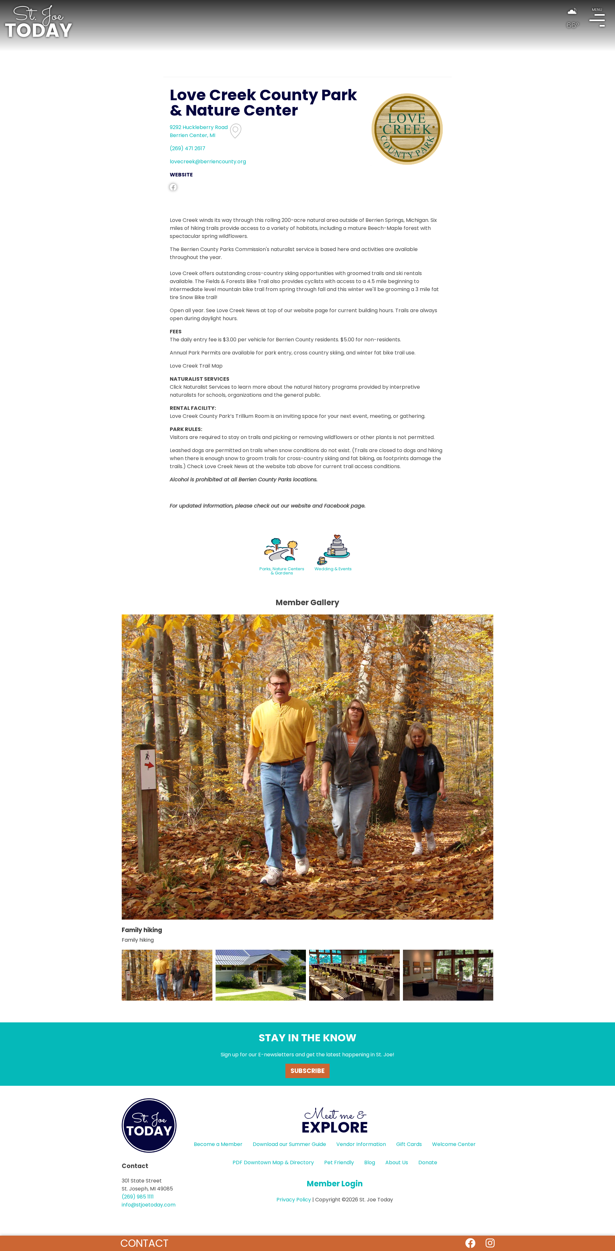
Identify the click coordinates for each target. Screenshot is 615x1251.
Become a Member (218, 1144)
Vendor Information (361, 1144)
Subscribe (307, 1071)
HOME (38, 21)
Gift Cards (409, 1144)
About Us (396, 1162)
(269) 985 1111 (138, 1196)
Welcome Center (454, 1144)
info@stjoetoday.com (149, 1204)
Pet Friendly (339, 1162)
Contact (144, 1243)
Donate (427, 1162)
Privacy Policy (293, 1199)
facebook (173, 187)
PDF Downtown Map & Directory (273, 1162)
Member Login (335, 1183)
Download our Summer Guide (289, 1144)
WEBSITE (181, 174)
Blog (369, 1162)
